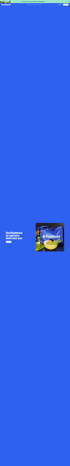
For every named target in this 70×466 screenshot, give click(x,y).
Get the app (66, 4)
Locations (34, 4)
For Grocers (39, 4)
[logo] (5, 4)
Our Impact (29, 4)
